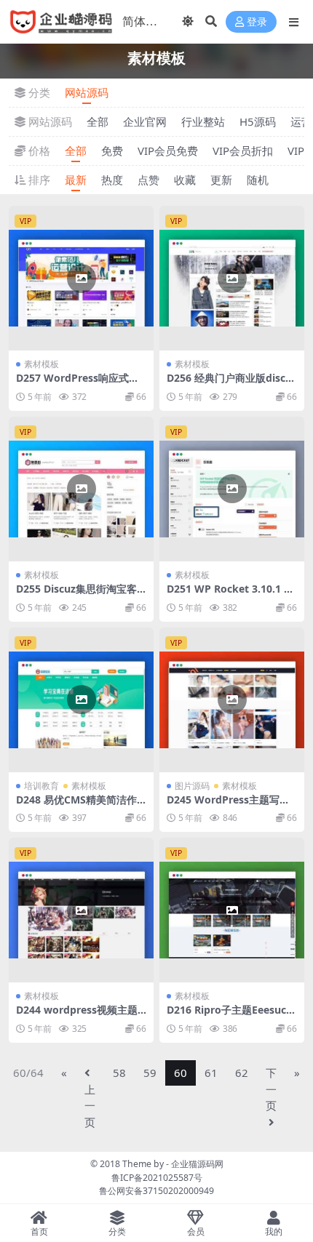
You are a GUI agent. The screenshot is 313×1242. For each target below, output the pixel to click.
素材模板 (41, 364)
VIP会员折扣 (243, 150)
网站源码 (86, 92)
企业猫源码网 (197, 1164)
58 (119, 1072)
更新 (221, 179)
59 (149, 1072)
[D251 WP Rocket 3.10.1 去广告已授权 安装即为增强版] (231, 489)
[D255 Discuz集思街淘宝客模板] (81, 489)
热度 (112, 179)
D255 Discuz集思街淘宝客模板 (76, 595)
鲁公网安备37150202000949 (156, 1191)
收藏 (185, 179)
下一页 (271, 1089)
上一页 (89, 1105)
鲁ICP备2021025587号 (156, 1177)
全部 (97, 121)
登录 (257, 22)
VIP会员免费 (168, 150)
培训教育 (41, 786)
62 (241, 1072)
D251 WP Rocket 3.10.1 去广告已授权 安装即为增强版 (230, 595)
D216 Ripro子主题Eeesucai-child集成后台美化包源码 (231, 1016)
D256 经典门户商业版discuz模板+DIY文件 (232, 384)
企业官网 (145, 121)
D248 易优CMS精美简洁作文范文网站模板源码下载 (76, 806)
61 (211, 1072)
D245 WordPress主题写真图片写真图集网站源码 (228, 806)
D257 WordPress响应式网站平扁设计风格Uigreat (77, 384)
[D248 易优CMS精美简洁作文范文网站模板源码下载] (81, 700)
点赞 (148, 179)
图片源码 (192, 786)
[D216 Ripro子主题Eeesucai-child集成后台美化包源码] (231, 910)
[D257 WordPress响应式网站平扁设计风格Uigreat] (81, 278)
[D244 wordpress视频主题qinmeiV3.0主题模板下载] (81, 910)
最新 (76, 179)
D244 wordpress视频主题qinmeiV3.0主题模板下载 (80, 1016)
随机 (258, 179)
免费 (112, 150)
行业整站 (203, 121)
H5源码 (257, 121)
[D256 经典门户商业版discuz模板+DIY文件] (231, 278)
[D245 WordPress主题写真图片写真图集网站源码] (231, 700)
